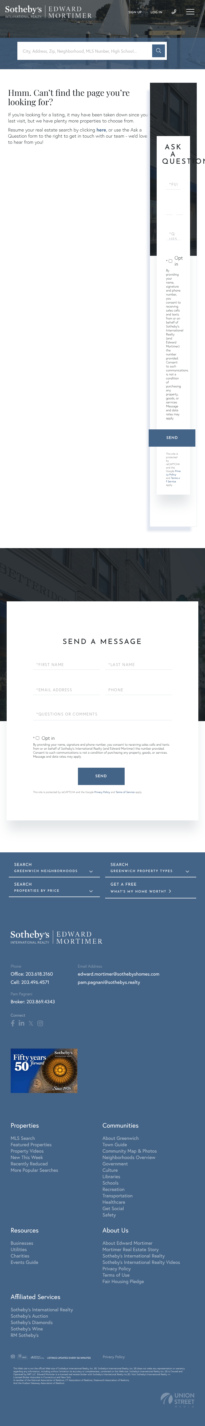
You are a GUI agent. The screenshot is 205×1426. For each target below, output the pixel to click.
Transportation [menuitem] (117, 1195)
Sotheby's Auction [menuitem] (29, 1316)
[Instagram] (40, 1023)
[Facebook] (13, 1023)
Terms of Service (173, 479)
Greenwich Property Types (142, 871)
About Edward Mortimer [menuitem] (127, 1243)
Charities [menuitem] (20, 1255)
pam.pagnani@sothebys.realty (109, 982)
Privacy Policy (173, 472)
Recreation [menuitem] (113, 1189)
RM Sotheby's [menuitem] (25, 1335)
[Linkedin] (21, 1023)
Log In (156, 12)
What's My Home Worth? (139, 891)
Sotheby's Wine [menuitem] (27, 1328)
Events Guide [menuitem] (24, 1262)
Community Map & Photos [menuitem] (129, 1151)
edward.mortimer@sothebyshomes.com (119, 974)
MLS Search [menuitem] (23, 1138)
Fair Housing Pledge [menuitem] (123, 1281)
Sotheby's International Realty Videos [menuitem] (141, 1262)
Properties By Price (37, 891)
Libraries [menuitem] (111, 1176)
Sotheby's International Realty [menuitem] (133, 1255)
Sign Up (135, 12)
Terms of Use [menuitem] (115, 1275)
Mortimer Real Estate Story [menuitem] (130, 1249)
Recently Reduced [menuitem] (29, 1163)
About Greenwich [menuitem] (120, 1138)
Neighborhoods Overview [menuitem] (128, 1157)
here (101, 129)
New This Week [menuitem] (27, 1157)
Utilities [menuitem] (19, 1249)
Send (172, 438)
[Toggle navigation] (190, 11)
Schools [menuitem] (110, 1183)
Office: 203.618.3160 (32, 974)
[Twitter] (30, 1023)
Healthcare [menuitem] (113, 1202)
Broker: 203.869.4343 (33, 1001)
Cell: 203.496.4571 (30, 982)
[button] (158, 50)
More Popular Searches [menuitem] (34, 1170)
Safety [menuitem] (109, 1214)
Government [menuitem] (115, 1163)
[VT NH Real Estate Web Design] (177, 1400)
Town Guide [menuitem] (114, 1144)
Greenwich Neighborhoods (46, 871)
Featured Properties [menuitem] (31, 1144)
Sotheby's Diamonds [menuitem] (32, 1322)
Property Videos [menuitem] (27, 1151)
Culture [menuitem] (110, 1170)
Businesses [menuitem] (22, 1243)
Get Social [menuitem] (113, 1208)
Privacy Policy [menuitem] (116, 1268)
